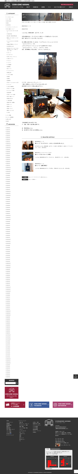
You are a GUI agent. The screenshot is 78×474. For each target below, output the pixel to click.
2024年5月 (8, 181)
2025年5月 (8, 157)
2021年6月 (8, 251)
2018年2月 (8, 331)
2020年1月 (8, 285)
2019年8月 (8, 295)
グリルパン (9, 60)
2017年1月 (8, 356)
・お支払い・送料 (35, 422)
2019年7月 (8, 297)
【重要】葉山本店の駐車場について (61, 428)
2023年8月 (8, 199)
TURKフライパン (10, 58)
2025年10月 (8, 147)
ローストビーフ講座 (10, 90)
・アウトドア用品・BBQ (23, 427)
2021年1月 (8, 261)
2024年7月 (8, 177)
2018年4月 (8, 327)
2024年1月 (8, 189)
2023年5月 (8, 205)
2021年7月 (8, 249)
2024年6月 (8, 179)
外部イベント (9, 104)
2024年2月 (8, 187)
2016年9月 (8, 364)
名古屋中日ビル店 (10, 46)
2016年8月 (8, 366)
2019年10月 (8, 291)
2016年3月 (8, 376)
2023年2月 (8, 211)
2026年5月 (8, 133)
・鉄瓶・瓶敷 (21, 426)
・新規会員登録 (35, 429)
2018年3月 (8, 329)
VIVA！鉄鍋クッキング (29, 22)
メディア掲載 (8, 115)
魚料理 (8, 78)
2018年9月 (8, 317)
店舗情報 (8, 423)
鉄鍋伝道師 (8, 427)
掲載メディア (9, 106)
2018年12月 (8, 311)
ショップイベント (9, 422)
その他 (8, 112)
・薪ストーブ (21, 437)
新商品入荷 (9, 72)
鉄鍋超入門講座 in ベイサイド (12, 44)
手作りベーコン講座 (10, 88)
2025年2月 (8, 163)
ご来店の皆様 (9, 100)
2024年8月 (8, 175)
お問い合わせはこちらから (60, 441)
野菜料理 (8, 80)
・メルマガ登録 (35, 427)
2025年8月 (8, 151)
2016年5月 (8, 372)
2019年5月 (8, 301)
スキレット (9, 52)
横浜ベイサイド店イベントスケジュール (12, 38)
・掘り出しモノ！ (22, 439)
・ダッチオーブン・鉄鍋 (23, 425)
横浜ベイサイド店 (10, 110)
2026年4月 (8, 135)
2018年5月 (8, 325)
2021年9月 (8, 245)
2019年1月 (8, 309)
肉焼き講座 (9, 92)
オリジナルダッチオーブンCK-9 (45, 152)
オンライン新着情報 (9, 117)
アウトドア (9, 84)
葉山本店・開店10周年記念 (12, 35)
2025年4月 (8, 159)
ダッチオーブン (10, 54)
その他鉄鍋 (9, 64)
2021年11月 (8, 241)
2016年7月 (8, 368)
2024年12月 (8, 167)
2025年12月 (8, 143)
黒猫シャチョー (10, 108)
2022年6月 (8, 227)
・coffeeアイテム (22, 433)
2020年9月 (8, 269)
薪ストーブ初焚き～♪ (32, 179)
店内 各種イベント (10, 96)
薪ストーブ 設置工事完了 (41, 165)
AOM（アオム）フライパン (12, 56)
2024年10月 (8, 171)
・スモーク (21, 429)
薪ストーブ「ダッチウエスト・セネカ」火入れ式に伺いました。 (50, 143)
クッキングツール (10, 70)
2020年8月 (8, 271)
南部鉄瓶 (8, 66)
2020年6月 (8, 275)
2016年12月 (8, 358)
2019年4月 (8, 303)
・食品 (20, 436)
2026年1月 (8, 141)
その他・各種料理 (10, 86)
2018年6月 (8, 323)
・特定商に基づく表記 (36, 423)
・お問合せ (34, 432)
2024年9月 (8, 173)
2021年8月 (8, 247)
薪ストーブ (36, 22)
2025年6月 (8, 155)
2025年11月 (8, 145)
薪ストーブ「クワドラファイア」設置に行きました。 (38, 177)
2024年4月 (8, 183)
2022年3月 (8, 233)
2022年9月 (8, 221)
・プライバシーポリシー (36, 425)
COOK (23, 22)
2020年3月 (8, 281)
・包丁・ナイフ (21, 432)
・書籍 (20, 435)
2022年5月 (8, 229)
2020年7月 (8, 273)
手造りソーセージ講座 (11, 94)
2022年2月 (8, 235)
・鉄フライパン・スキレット (24, 423)
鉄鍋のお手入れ (10, 98)
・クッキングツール (22, 430)
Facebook (8, 433)
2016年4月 (8, 374)
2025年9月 (8, 149)
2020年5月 (8, 277)
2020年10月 (8, 267)
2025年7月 (8, 153)
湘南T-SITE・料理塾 (10, 102)
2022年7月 (8, 225)
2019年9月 (8, 293)
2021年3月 (8, 257)
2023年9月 (8, 197)
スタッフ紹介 (8, 430)
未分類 (7, 121)
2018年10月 (8, 315)
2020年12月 (8, 263)
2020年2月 (8, 283)
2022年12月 (8, 215)
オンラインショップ (10, 435)
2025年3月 (8, 161)
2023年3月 (8, 209)
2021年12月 (8, 239)
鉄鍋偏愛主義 (8, 425)
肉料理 (8, 76)
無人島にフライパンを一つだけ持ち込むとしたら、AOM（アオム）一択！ (12, 49)
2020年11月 (8, 265)
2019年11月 (8, 289)
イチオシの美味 (10, 74)
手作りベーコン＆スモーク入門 (12, 82)
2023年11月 (8, 193)
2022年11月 (8, 217)
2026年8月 (8, 127)
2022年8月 (8, 223)
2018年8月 (8, 319)
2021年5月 (8, 253)
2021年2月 (8, 259)
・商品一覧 (21, 422)
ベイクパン (9, 62)
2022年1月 (8, 237)
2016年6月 (8, 370)
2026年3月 (8, 137)
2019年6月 (8, 299)
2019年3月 (8, 305)
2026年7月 (8, 129)
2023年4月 (8, 207)
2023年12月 (8, 191)
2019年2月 (8, 307)
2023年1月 (8, 213)
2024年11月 (8, 169)
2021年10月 (8, 243)
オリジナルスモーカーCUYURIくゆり (12, 42)
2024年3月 (8, 185)
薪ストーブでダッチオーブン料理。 (43, 154)
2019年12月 (8, 287)
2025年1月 (8, 165)
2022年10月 (8, 219)
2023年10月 (8, 195)
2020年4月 (8, 279)
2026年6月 (8, 131)
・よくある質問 (35, 426)
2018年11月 (8, 313)
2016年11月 (8, 360)
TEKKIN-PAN (9, 33)
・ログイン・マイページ (36, 430)
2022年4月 (8, 231)
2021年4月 (8, 255)
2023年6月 (8, 203)
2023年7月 (8, 201)
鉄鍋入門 (8, 426)
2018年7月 (8, 321)
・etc (20, 440)
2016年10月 (8, 362)
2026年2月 (8, 139)
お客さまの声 (8, 119)
